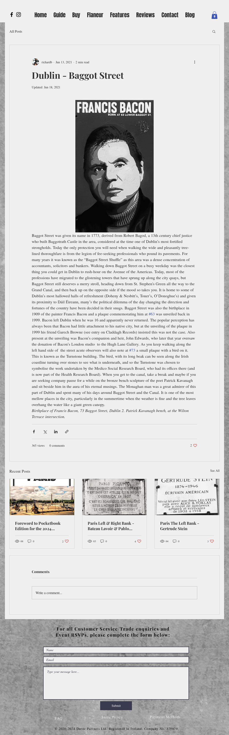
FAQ (59, 718)
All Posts (15, 31)
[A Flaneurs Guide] (18, 14)
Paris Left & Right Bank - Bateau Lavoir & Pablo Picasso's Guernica (111, 525)
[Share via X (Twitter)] (45, 431)
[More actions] (194, 62)
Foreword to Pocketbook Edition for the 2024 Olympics (38, 525)
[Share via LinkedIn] (56, 431)
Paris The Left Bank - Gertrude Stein (179, 525)
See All (215, 470)
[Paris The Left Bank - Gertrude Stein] (187, 497)
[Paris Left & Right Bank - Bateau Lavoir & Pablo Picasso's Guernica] (114, 497)
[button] (214, 15)
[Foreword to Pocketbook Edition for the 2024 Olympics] (42, 497)
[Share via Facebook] (34, 431)
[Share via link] (67, 431)
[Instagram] (11, 14)
